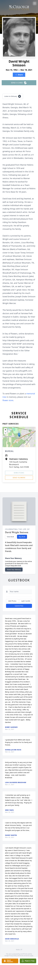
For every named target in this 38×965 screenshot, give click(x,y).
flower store (8, 400)
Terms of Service (25, 956)
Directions (19, 473)
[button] (19, 435)
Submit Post (19, 606)
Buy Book (22, 537)
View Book (10, 537)
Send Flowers (19, 478)
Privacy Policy (13, 956)
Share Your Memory (14, 569)
